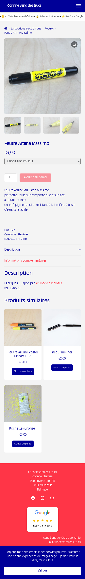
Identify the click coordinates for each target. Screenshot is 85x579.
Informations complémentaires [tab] (25, 260)
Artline (22, 239)
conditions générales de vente (62, 538)
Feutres (49, 29)
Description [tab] (12, 249)
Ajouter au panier (35, 177)
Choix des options (23, 371)
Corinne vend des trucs (24, 5)
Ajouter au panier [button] (62, 368)
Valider (42, 570)
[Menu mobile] (78, 5)
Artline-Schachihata (49, 283)
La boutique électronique (26, 29)
